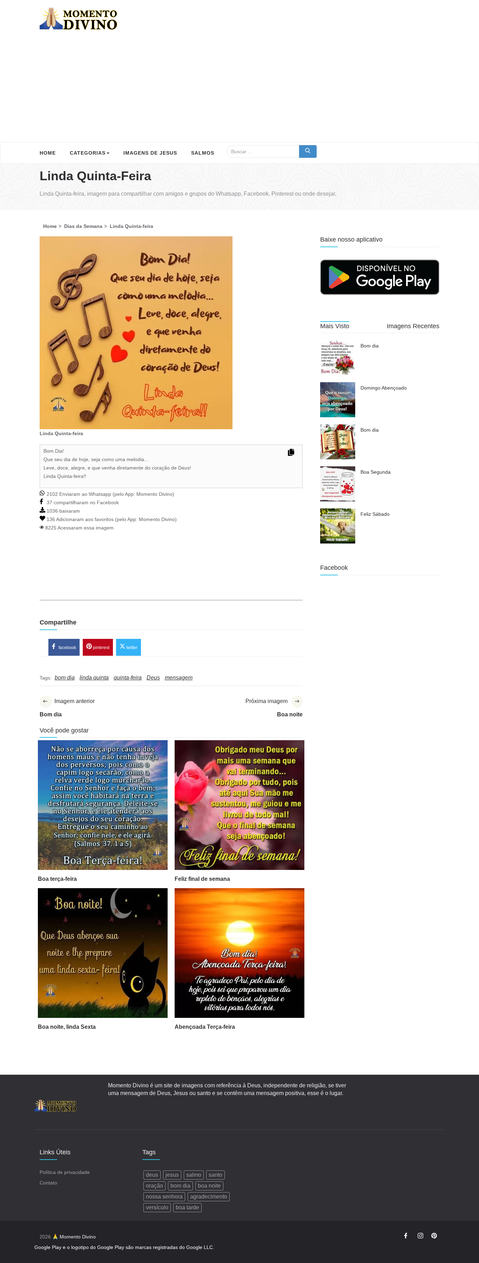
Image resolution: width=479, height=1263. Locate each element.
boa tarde (187, 1207)
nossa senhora (164, 1197)
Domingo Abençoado (383, 388)
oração (154, 1186)
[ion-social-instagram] (420, 1236)
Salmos (202, 153)
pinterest (100, 647)
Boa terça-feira (57, 879)
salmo (193, 1175)
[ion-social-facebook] (407, 1236)
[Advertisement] (239, 89)
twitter (131, 647)
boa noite (209, 1186)
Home (48, 153)
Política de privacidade (65, 1172)
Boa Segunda (375, 472)
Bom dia (369, 346)
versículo (157, 1207)
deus (152, 1175)
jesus (172, 1175)
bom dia (180, 1186)
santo (215, 1175)
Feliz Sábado (375, 514)
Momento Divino (154, 494)
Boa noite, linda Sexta (67, 1027)
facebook (67, 647)
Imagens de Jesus (150, 153)
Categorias (88, 153)
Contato (48, 1183)
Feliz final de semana (202, 879)
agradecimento (208, 1197)
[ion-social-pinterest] (434, 1236)
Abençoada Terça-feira (205, 1027)
